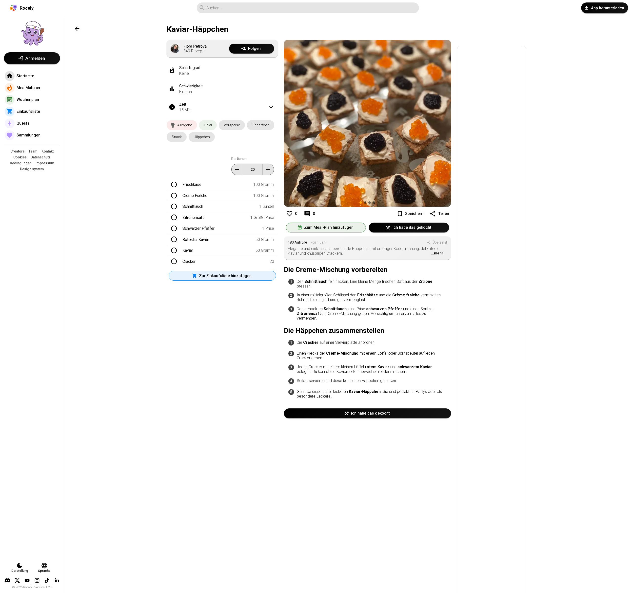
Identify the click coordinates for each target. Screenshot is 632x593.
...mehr (437, 253)
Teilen (443, 213)
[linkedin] (57, 580)
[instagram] (37, 580)
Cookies (20, 157)
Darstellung (19, 571)
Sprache (44, 571)
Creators (17, 151)
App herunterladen (607, 8)
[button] (182, 125)
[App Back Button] (77, 29)
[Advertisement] (491, 325)
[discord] (7, 580)
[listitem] (367, 283)
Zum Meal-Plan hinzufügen (329, 227)
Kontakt (47, 151)
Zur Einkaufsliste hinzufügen (225, 275)
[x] (17, 580)
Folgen (254, 48)
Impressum (45, 163)
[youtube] (27, 580)
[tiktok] (47, 580)
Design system (32, 169)
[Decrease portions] (237, 169)
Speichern (414, 213)
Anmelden (35, 58)
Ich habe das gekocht (412, 227)
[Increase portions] (268, 169)
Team (33, 151)
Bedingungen (21, 163)
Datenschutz (41, 157)
